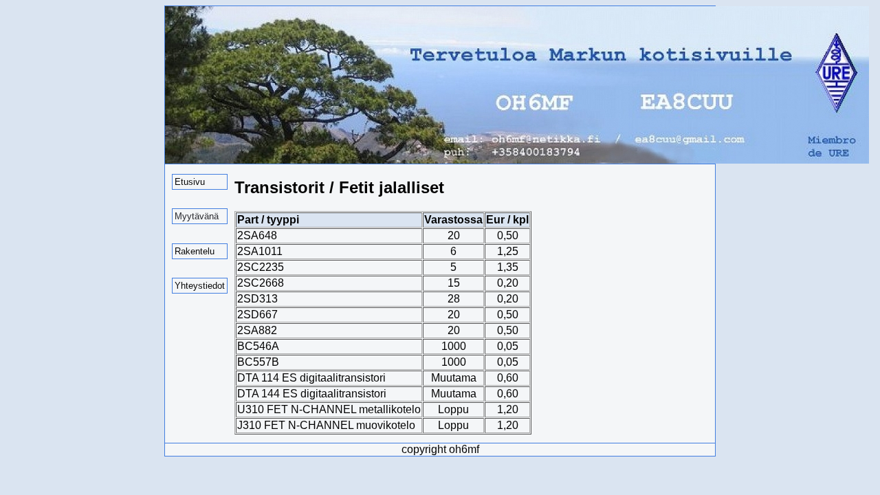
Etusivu (190, 182)
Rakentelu (194, 251)
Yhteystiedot (200, 285)
